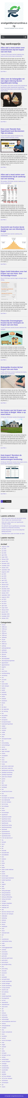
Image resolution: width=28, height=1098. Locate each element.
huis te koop (5, 804)
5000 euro (4, 643)
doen (3, 736)
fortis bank (4, 762)
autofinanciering (6, 673)
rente (3, 975)
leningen (4, 901)
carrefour (4, 728)
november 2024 (5, 591)
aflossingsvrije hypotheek (8, 660)
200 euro (4, 631)
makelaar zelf (5, 907)
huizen (3, 810)
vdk (2, 1008)
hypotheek (7, 89)
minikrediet (4, 916)
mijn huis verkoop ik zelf (8, 911)
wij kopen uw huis (6, 1055)
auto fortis (4, 671)
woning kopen (5, 1059)
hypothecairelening (6, 827)
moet (3, 928)
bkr (2, 705)
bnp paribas (5, 715)
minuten (4, 922)
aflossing (4, 656)
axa (3, 677)
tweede (3, 137)
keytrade (4, 850)
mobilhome (4, 926)
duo (3, 741)
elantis (3, 753)
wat (3, 1049)
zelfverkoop (5, 1080)
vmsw (3, 1034)
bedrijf (3, 690)
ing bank (4, 842)
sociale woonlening (6, 985)
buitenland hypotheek (7, 724)
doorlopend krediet (6, 738)
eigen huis (4, 749)
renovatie (4, 970)
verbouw (4, 1013)
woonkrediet (5, 1070)
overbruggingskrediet (7, 947)
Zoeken (2, 508)
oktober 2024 (5, 593)
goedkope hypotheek (7, 774)
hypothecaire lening (7, 825)
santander (4, 977)
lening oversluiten (6, 899)
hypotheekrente (6, 831)
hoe (3, 789)
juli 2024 (4, 599)
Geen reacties (12, 54)
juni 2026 (4, 551)
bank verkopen (5, 686)
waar (3, 1042)
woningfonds (5, 1065)
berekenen (18, 136)
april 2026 (4, 555)
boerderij (4, 717)
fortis (3, 760)
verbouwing (4, 1017)
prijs (3, 966)
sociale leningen (6, 983)
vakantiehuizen (5, 1004)
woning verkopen (6, 1061)
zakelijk (4, 1072)
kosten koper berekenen (7, 463)
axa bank (4, 679)
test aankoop (5, 992)
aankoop (19, 54)
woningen (4, 1063)
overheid (4, 949)
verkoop (4, 1023)
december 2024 (5, 588)
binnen (3, 703)
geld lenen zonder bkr (7, 768)
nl (2, 937)
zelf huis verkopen (6, 1076)
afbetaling (4, 652)
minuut (3, 924)
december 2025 (5, 563)
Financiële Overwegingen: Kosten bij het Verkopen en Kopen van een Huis (12, 323)
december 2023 (5, 614)
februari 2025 (5, 584)
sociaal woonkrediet (7, 981)
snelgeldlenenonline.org (14, 24)
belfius (3, 696)
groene (3, 779)
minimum (4, 920)
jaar (3, 846)
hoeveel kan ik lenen (7, 791)
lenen (2, 91)
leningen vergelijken (7, 903)
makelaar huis (22, 327)
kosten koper (11, 56)
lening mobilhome (6, 895)
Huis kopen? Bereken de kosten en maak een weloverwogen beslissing (11, 457)
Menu (2, 37)
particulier (4, 956)
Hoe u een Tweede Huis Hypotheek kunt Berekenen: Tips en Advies (13, 131)
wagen (3, 1044)
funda (3, 764)
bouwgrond (4, 719)
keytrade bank (5, 852)
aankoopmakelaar (6, 648)
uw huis (4, 1000)
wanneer (4, 1046)
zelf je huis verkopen (7, 1078)
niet (3, 935)
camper (3, 726)
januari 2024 (5, 612)
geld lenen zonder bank (8, 766)
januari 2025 (5, 586)
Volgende (8, 501)
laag (3, 882)
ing (2, 840)
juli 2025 (4, 574)
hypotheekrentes (6, 833)
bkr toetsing (5, 711)
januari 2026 (5, 561)
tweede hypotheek (9, 137)
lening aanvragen (6, 890)
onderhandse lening (7, 941)
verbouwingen (5, 1019)
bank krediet (5, 684)
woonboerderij (5, 1068)
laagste (4, 884)
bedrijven (4, 692)
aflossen (4, 654)
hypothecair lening (6, 821)
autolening (4, 675)
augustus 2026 (5, 546)
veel (3, 1011)
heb (3, 783)
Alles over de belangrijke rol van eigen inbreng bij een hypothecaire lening (12, 81)
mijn (3, 909)
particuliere (4, 960)
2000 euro (4, 633)
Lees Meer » (4, 71)
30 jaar (3, 639)
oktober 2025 (5, 567)
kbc (2, 848)
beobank (4, 698)
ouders (3, 945)
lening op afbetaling (7, 897)
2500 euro (4, 635)
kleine (3, 863)
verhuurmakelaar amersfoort (9, 1021)
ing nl (3, 844)
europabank (5, 755)
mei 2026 (4, 553)
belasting (4, 694)
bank (3, 681)
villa (3, 1030)
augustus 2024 (5, 597)
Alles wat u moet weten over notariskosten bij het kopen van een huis (13, 50)
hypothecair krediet (5, 87)
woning (6, 91)
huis (23, 54)
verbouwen (4, 1015)
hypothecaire (14, 87)
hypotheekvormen (6, 835)
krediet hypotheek (22, 89)
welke (3, 1051)
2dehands (4, 637)
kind (3, 857)
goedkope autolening (7, 772)
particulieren (5, 962)
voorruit (4, 1038)
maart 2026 (4, 557)
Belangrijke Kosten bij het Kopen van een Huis (12, 368)
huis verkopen (5, 806)
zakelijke (4, 1074)
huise (3, 808)
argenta (4, 667)
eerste (3, 747)
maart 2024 (4, 607)
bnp (3, 713)
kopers (2, 56)
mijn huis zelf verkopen (7, 914)
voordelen (4, 1036)
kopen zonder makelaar (7, 869)
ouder (3, 943)
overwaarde (5, 954)
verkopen (3, 329)
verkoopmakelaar (6, 1025)
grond (3, 781)
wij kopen (4, 1053)
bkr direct (4, 707)
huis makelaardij (6, 800)
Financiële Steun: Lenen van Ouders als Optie (13, 533)
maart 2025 (4, 582)
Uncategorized (21, 417)
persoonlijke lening (6, 964)
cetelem (4, 730)
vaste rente (5, 1006)
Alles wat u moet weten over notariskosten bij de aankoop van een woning (13, 177)
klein (3, 861)
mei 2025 (4, 578)
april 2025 (4, 580)
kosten (6, 56)
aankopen (4, 650)
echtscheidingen (6, 745)
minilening (4, 918)
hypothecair (24, 85)
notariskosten (18, 56)
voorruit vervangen (6, 1040)
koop (3, 865)
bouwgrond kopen (6, 722)
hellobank (4, 787)
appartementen (5, 665)
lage (3, 886)
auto (3, 669)
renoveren (4, 973)
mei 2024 (4, 603)
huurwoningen (5, 812)
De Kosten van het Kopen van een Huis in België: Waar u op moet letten (13, 412)
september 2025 (6, 569)
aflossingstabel (5, 658)
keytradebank (5, 854)
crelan (3, 734)
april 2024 (4, 605)
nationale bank (5, 933)
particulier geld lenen (7, 958)
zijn (2, 1084)
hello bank (4, 785)
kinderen (4, 859)
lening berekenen (6, 892)
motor (3, 930)
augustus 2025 (5, 572)
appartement (5, 662)
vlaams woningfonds (7, 1032)
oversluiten (4, 952)
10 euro (4, 624)
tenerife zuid (5, 989)
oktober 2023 (5, 618)
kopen (11, 89)
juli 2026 (4, 548)
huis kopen (4, 795)
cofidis (3, 732)
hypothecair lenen (6, 819)
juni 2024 (4, 601)
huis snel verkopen (6, 802)
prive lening (5, 968)
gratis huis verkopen (7, 776)
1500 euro (4, 629)
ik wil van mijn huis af (7, 838)
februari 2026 (5, 559)
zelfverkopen (5, 1082)
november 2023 (5, 616)
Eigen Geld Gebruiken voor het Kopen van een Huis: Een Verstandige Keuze (14, 274)
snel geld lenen (6, 979)
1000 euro (4, 627)
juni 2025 (4, 576)
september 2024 (6, 595)
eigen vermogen (19, 278)
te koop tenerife (6, 987)
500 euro (4, 641)
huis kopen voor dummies (8, 797)
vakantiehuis (5, 1002)
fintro (3, 757)
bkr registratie (5, 709)
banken (3, 688)
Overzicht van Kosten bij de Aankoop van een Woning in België (13, 229)
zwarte (3, 1087)
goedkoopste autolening (8, 770)
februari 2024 (5, 610)
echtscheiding (5, 743)
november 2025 (5, 565)
